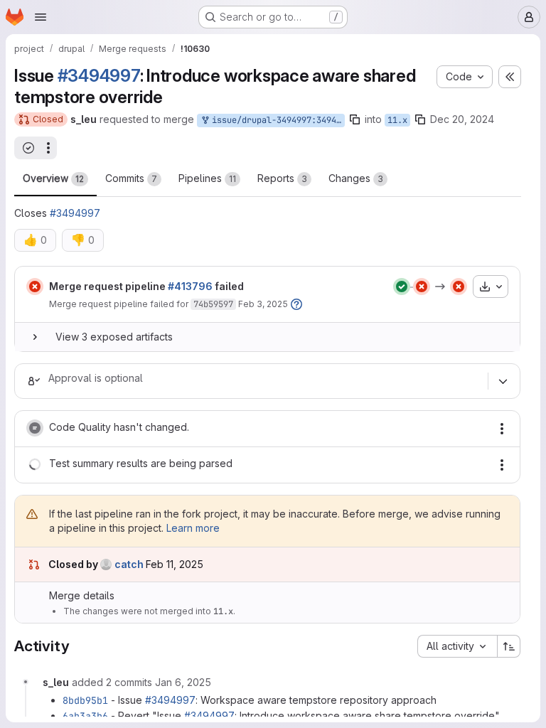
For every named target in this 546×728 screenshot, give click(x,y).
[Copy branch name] (354, 119)
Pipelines (207, 178)
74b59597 (213, 304)
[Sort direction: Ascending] (509, 646)
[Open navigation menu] (40, 17)
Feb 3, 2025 (263, 304)
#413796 (190, 286)
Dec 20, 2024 (462, 119)
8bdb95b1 (85, 700)
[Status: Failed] (34, 286)
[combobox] (457, 646)
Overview (53, 178)
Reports (282, 178)
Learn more (193, 528)
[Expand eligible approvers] (502, 381)
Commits (131, 178)
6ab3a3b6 (85, 716)
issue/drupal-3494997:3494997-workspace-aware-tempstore (276, 120)
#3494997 (99, 75)
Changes (355, 178)
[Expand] (34, 337)
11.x (397, 120)
